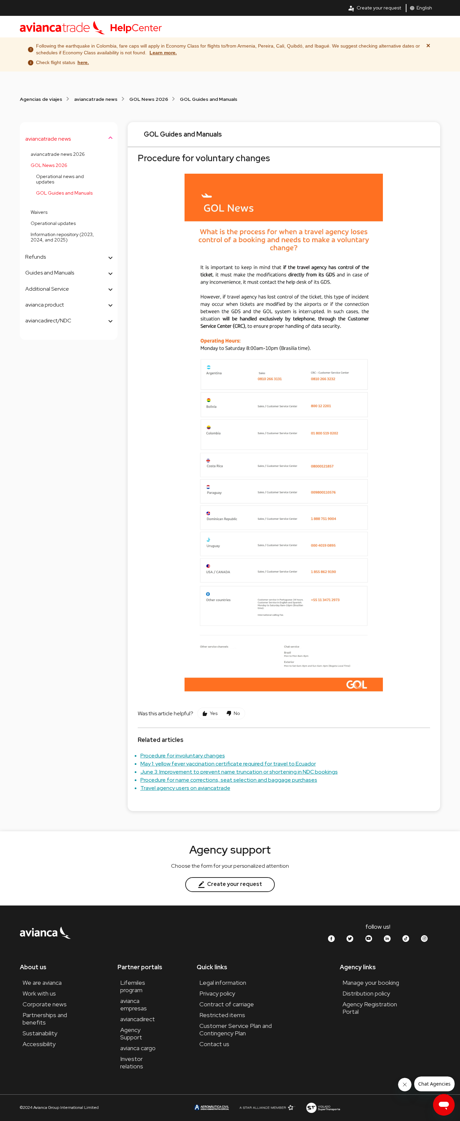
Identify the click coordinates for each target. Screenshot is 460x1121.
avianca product (44, 304)
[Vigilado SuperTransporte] (322, 1107)
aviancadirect (137, 1019)
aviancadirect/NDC (48, 320)
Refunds (35, 256)
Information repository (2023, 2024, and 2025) (62, 237)
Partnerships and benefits (45, 1018)
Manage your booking (370, 982)
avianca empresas (133, 1004)
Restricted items (222, 1015)
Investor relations (131, 1062)
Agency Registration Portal (369, 1007)
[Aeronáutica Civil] (211, 1107)
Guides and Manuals (49, 272)
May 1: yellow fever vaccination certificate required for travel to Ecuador (228, 763)
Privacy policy (217, 993)
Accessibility (39, 1044)
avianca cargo (138, 1048)
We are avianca (42, 982)
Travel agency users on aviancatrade (185, 788)
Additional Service (47, 288)
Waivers (39, 212)
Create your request (374, 8)
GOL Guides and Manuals (208, 99)
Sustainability (40, 1033)
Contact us (214, 1044)
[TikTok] (405, 938)
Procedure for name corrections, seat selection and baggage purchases (228, 779)
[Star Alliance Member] (267, 1107)
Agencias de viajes (41, 99)
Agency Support (131, 1033)
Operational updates (53, 223)
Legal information (222, 982)
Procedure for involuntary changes (182, 755)
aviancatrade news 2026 (58, 154)
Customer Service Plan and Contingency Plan (235, 1029)
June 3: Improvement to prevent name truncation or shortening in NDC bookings (239, 771)
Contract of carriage (226, 1004)
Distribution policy (366, 993)
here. (83, 62)
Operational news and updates (60, 179)
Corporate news (45, 1004)
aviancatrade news (96, 99)
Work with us (39, 993)
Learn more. (163, 52)
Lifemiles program (132, 986)
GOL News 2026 (148, 99)
